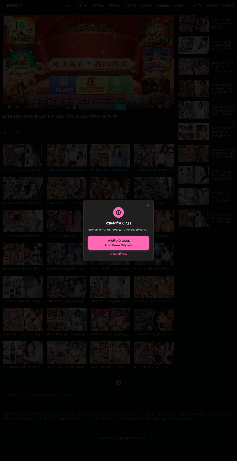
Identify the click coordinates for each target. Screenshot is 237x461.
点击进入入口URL (118, 243)
